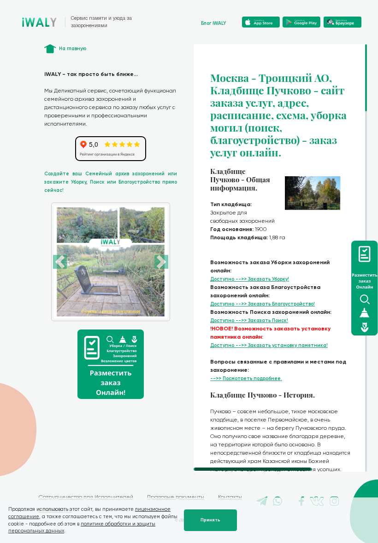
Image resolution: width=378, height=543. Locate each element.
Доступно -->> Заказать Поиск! (249, 320)
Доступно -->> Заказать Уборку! (249, 279)
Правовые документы (175, 497)
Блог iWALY (213, 23)
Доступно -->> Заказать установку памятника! (269, 345)
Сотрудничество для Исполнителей (86, 497)
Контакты (230, 497)
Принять (210, 520)
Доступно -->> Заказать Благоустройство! (262, 304)
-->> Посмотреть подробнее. (246, 378)
